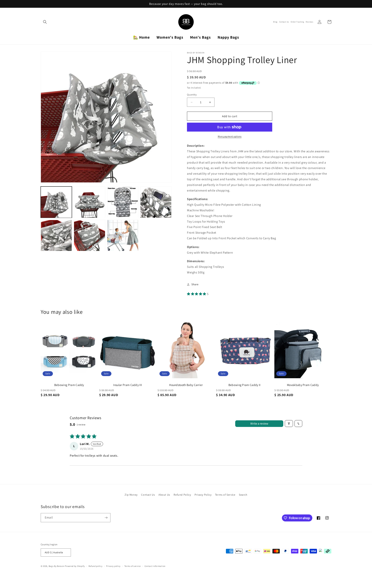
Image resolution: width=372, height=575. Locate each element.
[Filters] (289, 423)
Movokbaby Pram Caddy (303, 385)
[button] (45, 22)
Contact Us (284, 22)
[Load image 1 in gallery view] (56, 202)
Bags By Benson (57, 566)
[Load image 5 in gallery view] (56, 235)
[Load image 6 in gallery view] (89, 235)
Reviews (309, 22)
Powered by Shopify (75, 566)
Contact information (155, 566)
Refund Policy (182, 494)
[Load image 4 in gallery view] (155, 202)
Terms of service (132, 566)
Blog (275, 22)
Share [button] (195, 284)
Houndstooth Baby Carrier (186, 385)
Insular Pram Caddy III (127, 385)
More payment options (230, 136)
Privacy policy (113, 566)
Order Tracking (297, 22)
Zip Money (131, 494)
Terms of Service (225, 494)
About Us (164, 494)
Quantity (192, 94)
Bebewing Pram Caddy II (244, 385)
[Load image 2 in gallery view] (89, 202)
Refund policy (95, 566)
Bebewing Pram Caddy (69, 385)
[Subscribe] (106, 517)
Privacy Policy (203, 494)
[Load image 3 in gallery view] (122, 202)
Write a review (259, 423)
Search (243, 494)
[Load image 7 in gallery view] (122, 235)
